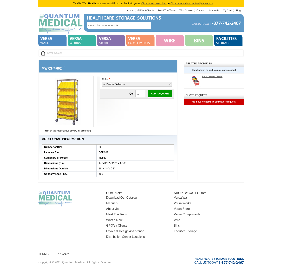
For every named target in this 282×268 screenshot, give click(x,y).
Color (106, 79)
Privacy (63, 254)
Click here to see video (154, 3)
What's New (186, 10)
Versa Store (182, 208)
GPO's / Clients (145, 10)
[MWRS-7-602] (67, 124)
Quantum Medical (55, 199)
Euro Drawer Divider (212, 76)
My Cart (227, 10)
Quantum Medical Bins (60, 24)
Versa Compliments (187, 214)
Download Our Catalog (121, 197)
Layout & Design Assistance (125, 231)
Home (130, 10)
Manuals (214, 10)
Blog (238, 10)
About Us (112, 208)
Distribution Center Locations (125, 236)
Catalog (201, 10)
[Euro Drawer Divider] (195, 81)
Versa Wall (181, 197)
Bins (177, 225)
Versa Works (182, 203)
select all (231, 70)
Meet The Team (166, 10)
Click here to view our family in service (192, 3)
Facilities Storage (185, 231)
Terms (43, 254)
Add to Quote (160, 93)
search (157, 25)
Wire (177, 220)
